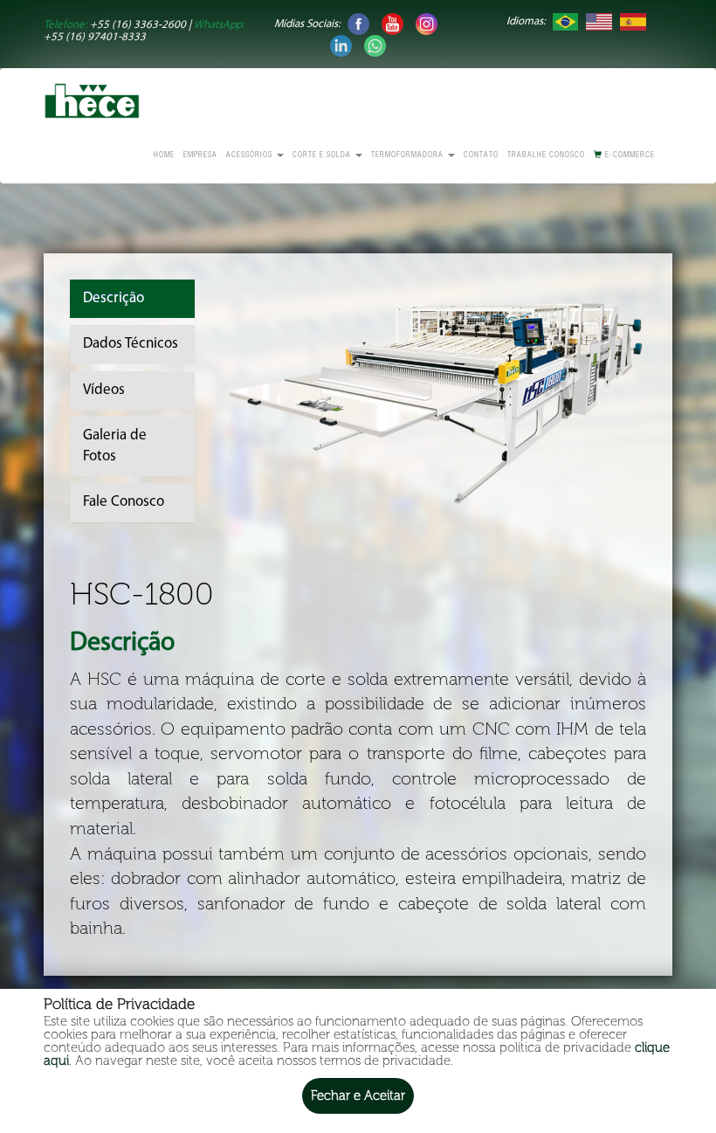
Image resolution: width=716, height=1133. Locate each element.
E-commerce (628, 156)
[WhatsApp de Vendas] (375, 45)
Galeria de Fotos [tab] (115, 446)
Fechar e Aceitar (358, 1095)
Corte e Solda (323, 156)
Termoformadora (408, 156)
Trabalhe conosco (546, 156)
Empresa (200, 156)
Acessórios (250, 156)
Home (164, 156)
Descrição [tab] (113, 298)
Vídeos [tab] (104, 390)
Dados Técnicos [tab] (130, 343)
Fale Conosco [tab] (123, 501)
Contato (481, 156)
